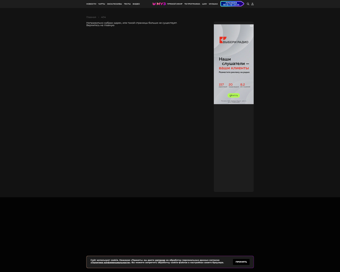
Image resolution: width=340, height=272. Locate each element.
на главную (107, 25)
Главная (91, 17)
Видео (136, 4)
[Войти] (252, 4)
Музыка (213, 4)
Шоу (204, 4)
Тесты (127, 4)
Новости (91, 4)
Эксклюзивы (114, 4)
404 (103, 17)
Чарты (101, 4)
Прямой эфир (174, 4)
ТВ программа (192, 4)
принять (241, 262)
